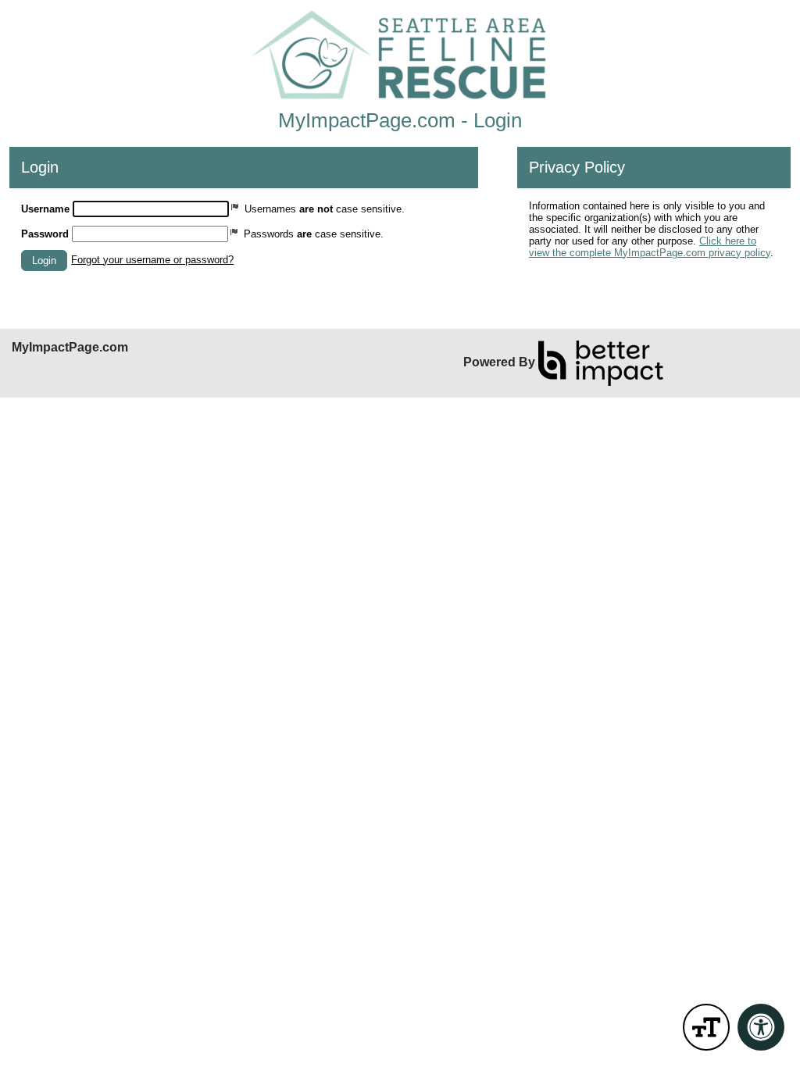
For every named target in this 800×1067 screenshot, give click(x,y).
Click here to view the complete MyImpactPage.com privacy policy (649, 247)
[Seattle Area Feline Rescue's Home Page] (400, 54)
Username (45, 209)
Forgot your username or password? (152, 260)
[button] (44, 260)
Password (45, 234)
